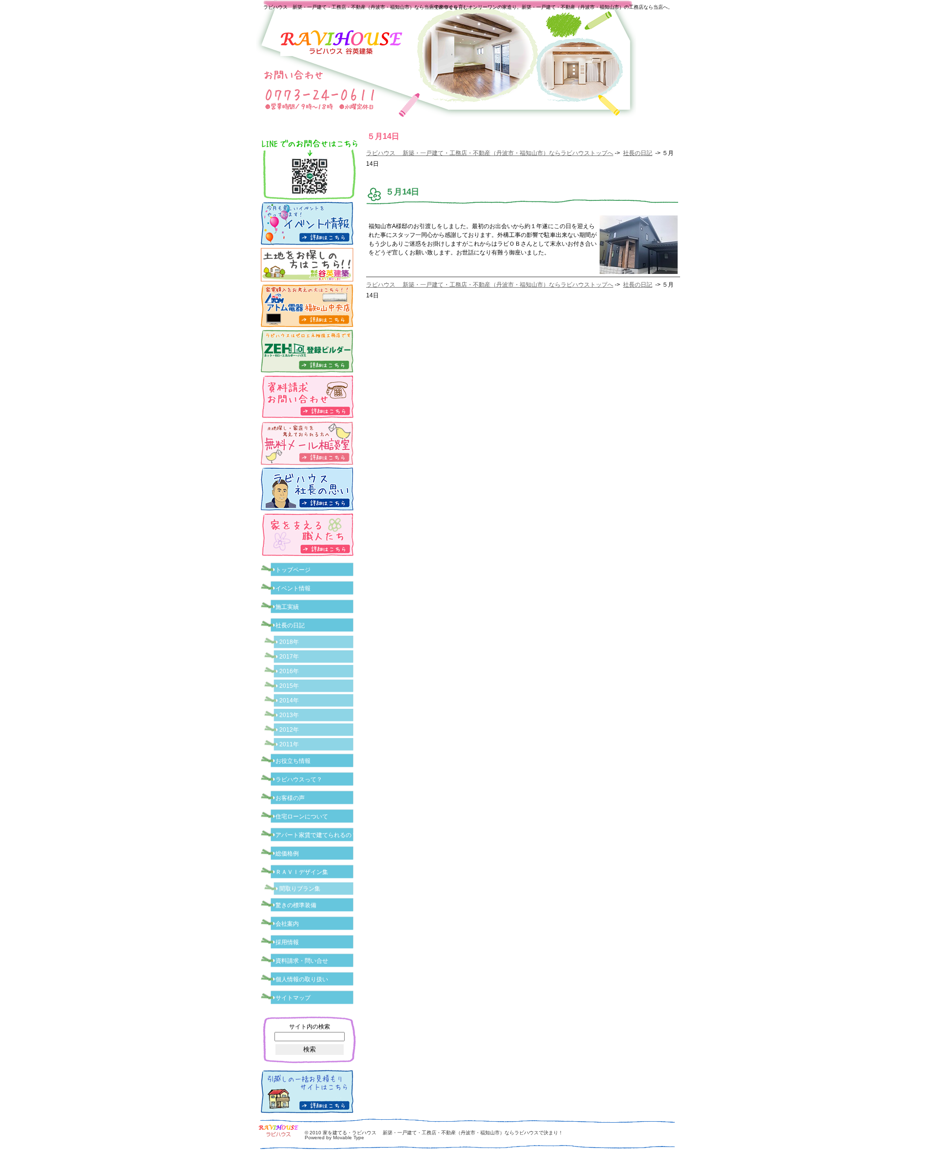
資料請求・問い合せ (301, 960)
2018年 (289, 642)
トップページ (293, 569)
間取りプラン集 (299, 888)
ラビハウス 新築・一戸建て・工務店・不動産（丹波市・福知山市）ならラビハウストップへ (489, 153)
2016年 (289, 671)
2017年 (289, 656)
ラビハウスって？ (298, 779)
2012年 (289, 729)
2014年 (289, 700)
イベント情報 (293, 588)
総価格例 (287, 853)
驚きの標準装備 (295, 905)
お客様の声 (290, 798)
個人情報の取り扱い (301, 979)
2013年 (289, 715)
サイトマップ (293, 997)
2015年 (289, 685)
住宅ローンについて (301, 816)
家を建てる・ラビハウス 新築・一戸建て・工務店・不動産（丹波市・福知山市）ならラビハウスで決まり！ (443, 1132)
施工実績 (287, 606)
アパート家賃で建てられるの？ (316, 835)
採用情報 (287, 942)
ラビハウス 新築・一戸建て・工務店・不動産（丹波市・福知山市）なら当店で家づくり (360, 7)
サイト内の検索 (309, 1026)
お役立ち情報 (293, 761)
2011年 (289, 744)
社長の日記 (637, 153)
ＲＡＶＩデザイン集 (301, 872)
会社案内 (287, 923)
